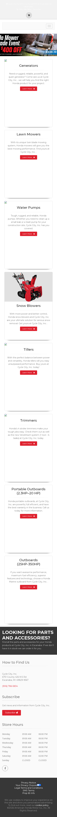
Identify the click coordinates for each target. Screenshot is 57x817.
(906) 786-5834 (10, 686)
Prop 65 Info (28, 793)
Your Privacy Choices (26, 785)
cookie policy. (42, 805)
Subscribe (10, 712)
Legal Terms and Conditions (28, 788)
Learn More (27, 89)
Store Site (37, 9)
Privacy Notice (28, 782)
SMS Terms (28, 790)
